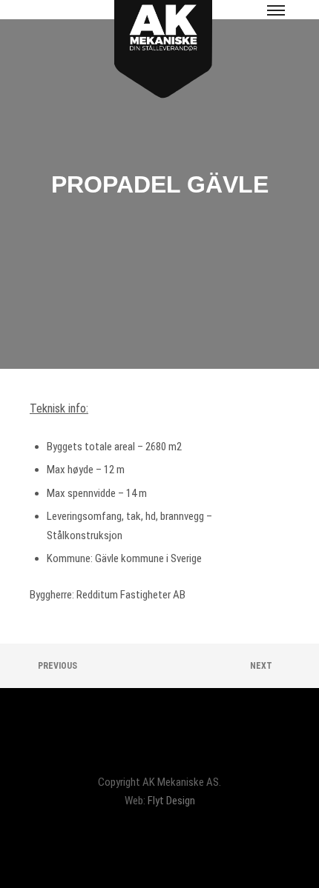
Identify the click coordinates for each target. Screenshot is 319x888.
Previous (56, 666)
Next (262, 666)
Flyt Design (171, 800)
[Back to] (159, 666)
